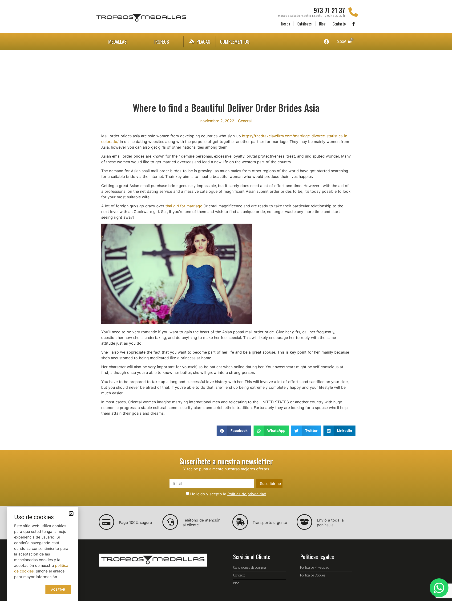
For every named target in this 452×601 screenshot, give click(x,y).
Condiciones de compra (249, 567)
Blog (322, 23)
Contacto (339, 23)
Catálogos (304, 23)
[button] (234, 431)
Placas (203, 41)
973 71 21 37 (329, 10)
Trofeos (161, 41)
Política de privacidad (246, 493)
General (245, 120)
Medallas (117, 41)
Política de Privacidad (314, 567)
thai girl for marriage (183, 206)
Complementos (234, 41)
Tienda (285, 23)
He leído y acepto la (228, 493)
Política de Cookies (313, 575)
